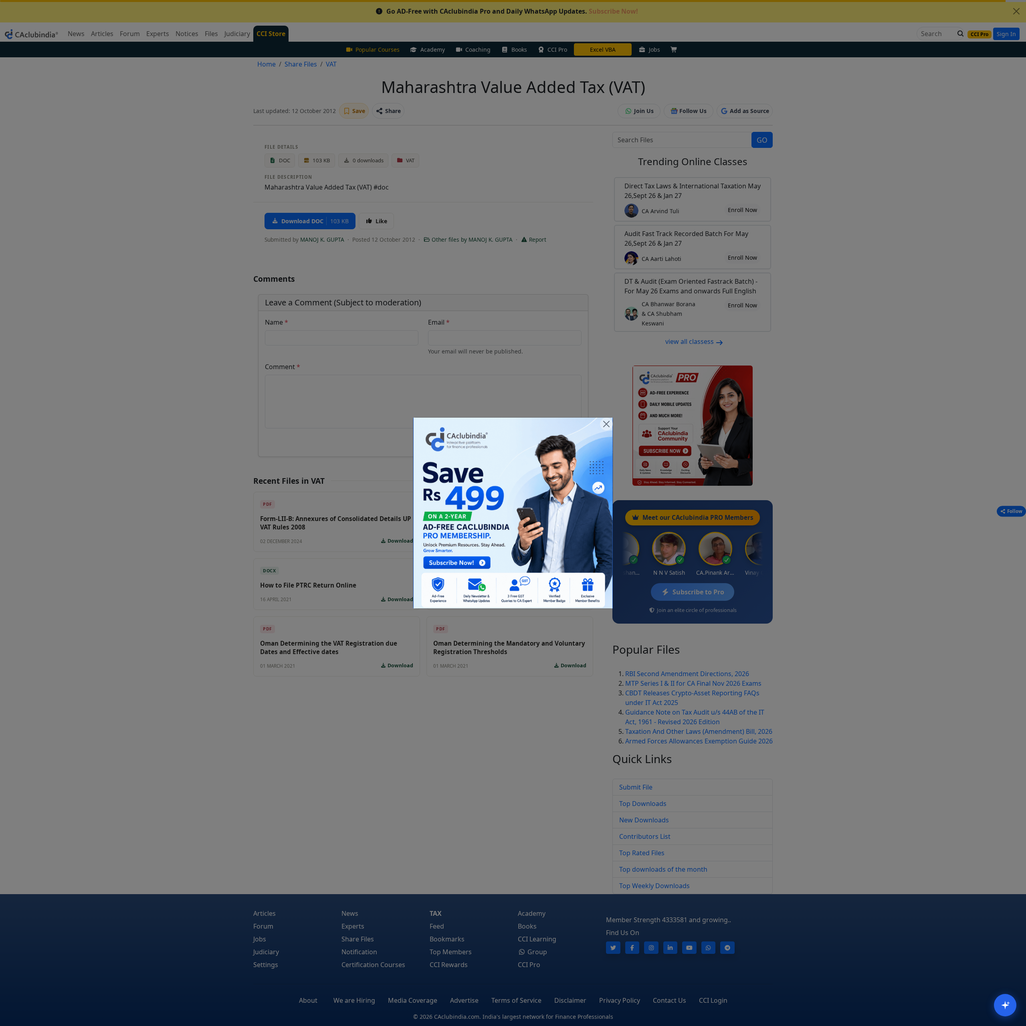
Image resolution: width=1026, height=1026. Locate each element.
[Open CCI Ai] (1005, 1005)
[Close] (606, 424)
